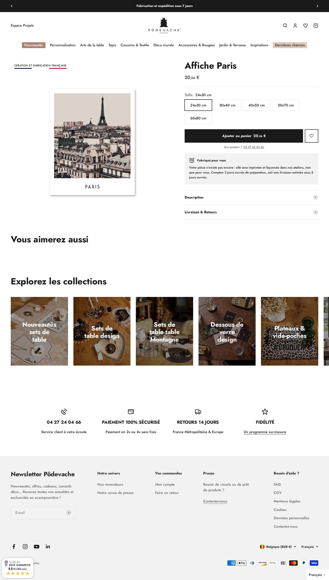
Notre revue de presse (115, 492)
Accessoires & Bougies (196, 45)
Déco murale (164, 45)
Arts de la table (92, 45)
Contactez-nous (215, 501)
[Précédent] (11, 6)
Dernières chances (290, 45)
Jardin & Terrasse (232, 45)
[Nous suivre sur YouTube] (37, 547)
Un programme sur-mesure (265, 431)
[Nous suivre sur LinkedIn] (48, 547)
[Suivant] (317, 6)
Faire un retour (167, 492)
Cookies (280, 509)
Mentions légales (287, 501)
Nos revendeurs (110, 484)
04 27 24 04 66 (254, 147)
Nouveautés (33, 45)
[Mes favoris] (311, 135)
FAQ (277, 484)
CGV (278, 492)
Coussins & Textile (135, 45)
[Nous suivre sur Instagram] (25, 547)
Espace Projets (22, 25)
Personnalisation (63, 45)
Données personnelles (291, 518)
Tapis (112, 45)
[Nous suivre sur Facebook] (14, 547)
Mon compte (165, 484)
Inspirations (259, 45)
